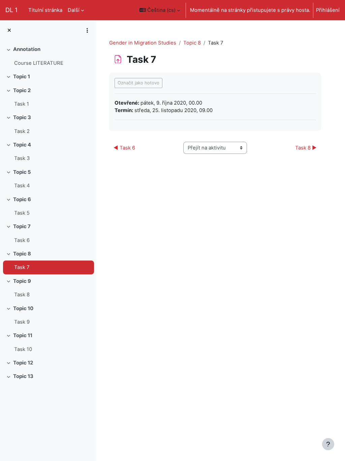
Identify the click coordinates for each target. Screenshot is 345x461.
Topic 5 (22, 172)
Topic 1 (21, 77)
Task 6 (22, 240)
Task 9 (22, 322)
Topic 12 (23, 363)
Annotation (26, 49)
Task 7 (22, 267)
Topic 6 (22, 199)
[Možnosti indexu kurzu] (87, 30)
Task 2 (22, 131)
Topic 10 (23, 308)
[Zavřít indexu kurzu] (9, 30)
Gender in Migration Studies (142, 43)
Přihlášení (328, 10)
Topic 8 (22, 254)
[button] (159, 10)
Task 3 (22, 158)
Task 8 (22, 295)
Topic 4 (22, 145)
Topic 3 (22, 117)
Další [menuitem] (74, 10)
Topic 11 (22, 335)
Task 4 (22, 186)
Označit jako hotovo (138, 82)
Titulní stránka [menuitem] (45, 10)
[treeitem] (48, 56)
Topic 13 (23, 376)
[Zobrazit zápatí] (328, 444)
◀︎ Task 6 (124, 148)
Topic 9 (22, 281)
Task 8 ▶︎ (306, 148)
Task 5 (22, 213)
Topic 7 (22, 226)
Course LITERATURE (38, 63)
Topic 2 (22, 90)
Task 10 (23, 349)
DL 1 (11, 9)
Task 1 (21, 104)
